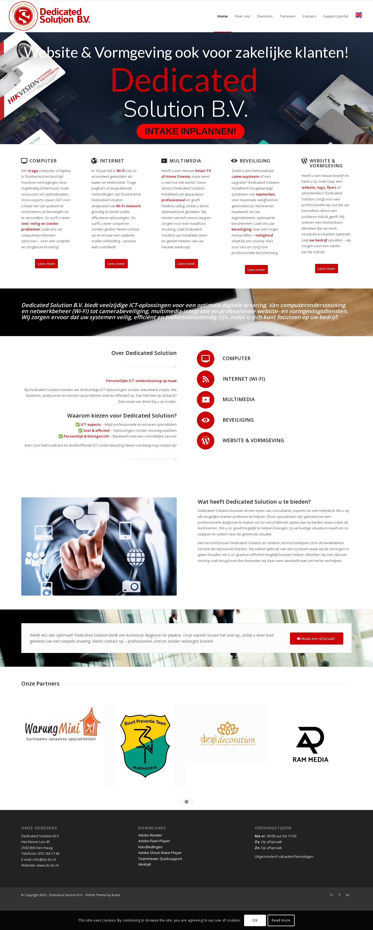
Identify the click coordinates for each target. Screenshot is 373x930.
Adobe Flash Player (154, 840)
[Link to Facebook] (339, 895)
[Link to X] (331, 895)
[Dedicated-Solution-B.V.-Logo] (49, 16)
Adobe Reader (150, 835)
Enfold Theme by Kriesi (103, 895)
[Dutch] (359, 16)
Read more (281, 920)
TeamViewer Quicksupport (160, 858)
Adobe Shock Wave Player (160, 852)
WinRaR (144, 864)
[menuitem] (222, 16)
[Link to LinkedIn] (348, 895)
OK (255, 920)
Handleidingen (150, 846)
